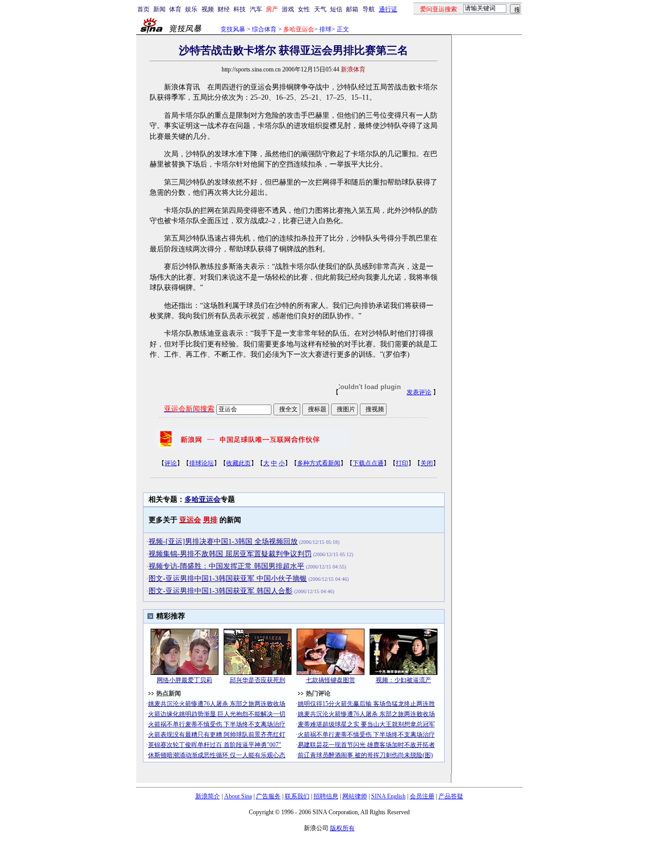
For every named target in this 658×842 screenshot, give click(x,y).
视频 (208, 9)
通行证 (388, 9)
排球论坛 (201, 463)
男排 (210, 520)
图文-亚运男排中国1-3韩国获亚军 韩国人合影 (221, 591)
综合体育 (264, 29)
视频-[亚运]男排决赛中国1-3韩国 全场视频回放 (223, 541)
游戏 (288, 9)
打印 (402, 463)
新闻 (159, 9)
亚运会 (190, 520)
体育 (175, 9)
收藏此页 (238, 463)
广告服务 (268, 796)
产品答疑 (450, 796)
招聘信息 (326, 796)
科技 (239, 9)
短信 (336, 9)
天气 (320, 9)
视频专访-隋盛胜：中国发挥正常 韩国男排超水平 (226, 566)
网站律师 (354, 796)
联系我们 (297, 796)
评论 (170, 463)
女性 (304, 9)
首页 (143, 9)
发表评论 (419, 392)
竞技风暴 (233, 29)
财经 (223, 9)
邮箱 (352, 9)
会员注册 (422, 796)
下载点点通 (368, 463)
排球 (325, 29)
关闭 (427, 463)
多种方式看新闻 (318, 463)
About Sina (238, 796)
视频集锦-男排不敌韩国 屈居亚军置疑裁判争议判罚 (230, 554)
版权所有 (342, 828)
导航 (368, 9)
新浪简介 (207, 796)
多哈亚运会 (203, 499)
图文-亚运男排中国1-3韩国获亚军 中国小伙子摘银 (228, 578)
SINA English (388, 796)
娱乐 (191, 9)
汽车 (256, 9)
